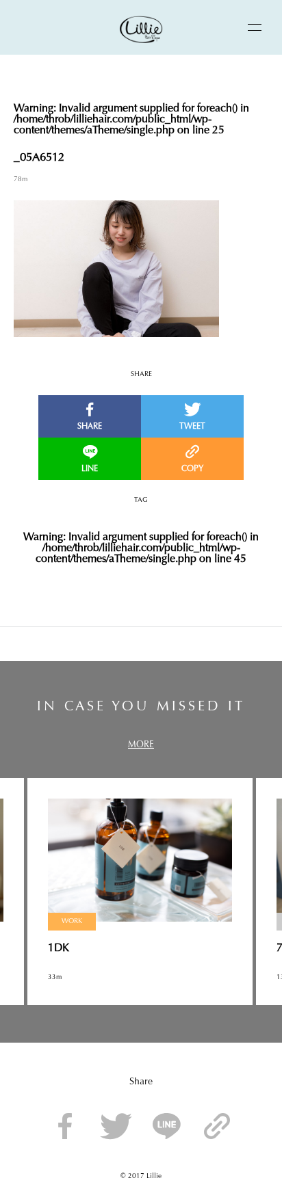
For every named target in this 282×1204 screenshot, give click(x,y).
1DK (58, 948)
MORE (141, 744)
